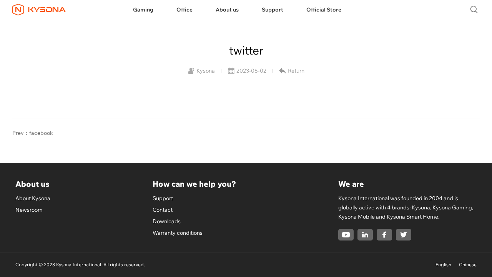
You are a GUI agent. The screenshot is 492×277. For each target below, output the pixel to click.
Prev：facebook (32, 132)
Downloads (167, 221)
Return (296, 70)
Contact (163, 209)
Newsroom (29, 209)
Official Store (323, 9)
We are (351, 184)
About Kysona (32, 198)
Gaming (143, 9)
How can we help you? (194, 184)
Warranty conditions (178, 232)
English (443, 264)
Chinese (468, 264)
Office (184, 9)
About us (227, 9)
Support (272, 9)
